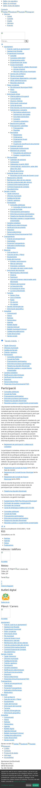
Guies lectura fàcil (10, 738)
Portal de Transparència (12, 688)
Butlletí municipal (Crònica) (14, 733)
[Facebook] (12, 12)
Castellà (10, 19)
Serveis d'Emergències (12, 710)
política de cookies (19, 781)
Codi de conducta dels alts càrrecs (16, 645)
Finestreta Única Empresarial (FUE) (16, 384)
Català (9, 16)
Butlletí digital (9, 729)
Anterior (4, 586)
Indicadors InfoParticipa (13, 690)
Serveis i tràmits (11, 341)
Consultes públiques (14, 357)
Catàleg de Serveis (10, 350)
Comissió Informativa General (15, 647)
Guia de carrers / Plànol (12, 699)
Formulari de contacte (12, 505)
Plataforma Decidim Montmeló (18, 366)
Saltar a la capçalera (10, 1)
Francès (10, 25)
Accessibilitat (9, 757)
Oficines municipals (11, 348)
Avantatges (8, 686)
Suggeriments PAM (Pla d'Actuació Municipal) (20, 501)
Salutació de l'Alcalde (11, 627)
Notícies (7, 538)
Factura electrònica (11, 382)
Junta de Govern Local (12, 638)
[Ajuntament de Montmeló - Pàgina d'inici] (13, 36)
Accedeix (4, 561)
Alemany (10, 23)
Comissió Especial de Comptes (15, 649)
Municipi (4, 695)
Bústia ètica (8, 692)
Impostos (7, 379)
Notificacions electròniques (14, 375)
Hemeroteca (8, 724)
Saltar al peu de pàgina (11, 6)
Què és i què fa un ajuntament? (15, 625)
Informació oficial (10, 634)
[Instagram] (29, 12)
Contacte (4, 9)
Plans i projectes (10, 631)
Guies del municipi (10, 704)
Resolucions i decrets (11, 640)
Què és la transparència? (13, 683)
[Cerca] (26, 41)
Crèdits (6, 748)
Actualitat (4, 715)
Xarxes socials (9, 740)
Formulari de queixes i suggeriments (17, 503)
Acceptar (35, 785)
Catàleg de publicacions (12, 735)
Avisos (6, 543)
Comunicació (9, 717)
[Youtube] (21, 12)
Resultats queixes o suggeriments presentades (21, 403)
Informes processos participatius (19, 364)
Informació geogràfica (12, 713)
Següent (10, 586)
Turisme (7, 708)
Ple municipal (9, 636)
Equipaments (9, 701)
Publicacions (8, 545)
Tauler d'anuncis (10, 345)
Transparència (6, 681)
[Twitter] (4, 12)
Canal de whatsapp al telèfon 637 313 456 (19, 508)
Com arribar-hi (9, 697)
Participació (8, 355)
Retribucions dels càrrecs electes (16, 643)
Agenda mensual (10, 731)
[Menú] (2, 44)
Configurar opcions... (8, 785)
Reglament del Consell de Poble (15, 468)
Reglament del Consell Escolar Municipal (18, 472)
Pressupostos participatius (17, 361)
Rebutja (28, 785)
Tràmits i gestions (10, 352)
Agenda (7, 541)
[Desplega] (18, 341)
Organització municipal (12, 629)
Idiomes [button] (7, 14)
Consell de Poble (13, 359)
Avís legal (7, 755)
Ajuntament (5, 622)
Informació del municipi (12, 706)
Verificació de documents (13, 377)
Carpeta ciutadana (10, 373)
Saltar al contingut (9, 3)
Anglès (9, 21)
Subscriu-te (5, 602)
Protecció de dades (11, 753)
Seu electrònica (9, 652)
